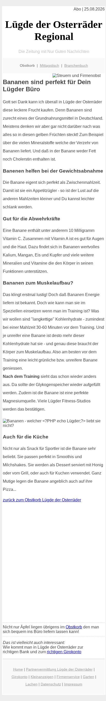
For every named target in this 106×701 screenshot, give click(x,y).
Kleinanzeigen (42, 677)
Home (18, 669)
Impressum (73, 684)
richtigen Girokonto (64, 652)
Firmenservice (68, 677)
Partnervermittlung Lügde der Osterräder (59, 669)
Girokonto (20, 677)
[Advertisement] (53, 563)
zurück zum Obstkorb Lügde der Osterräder (42, 500)
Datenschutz (51, 684)
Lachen (31, 684)
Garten (88, 677)
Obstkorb (74, 627)
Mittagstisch (49, 65)
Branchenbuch (76, 65)
